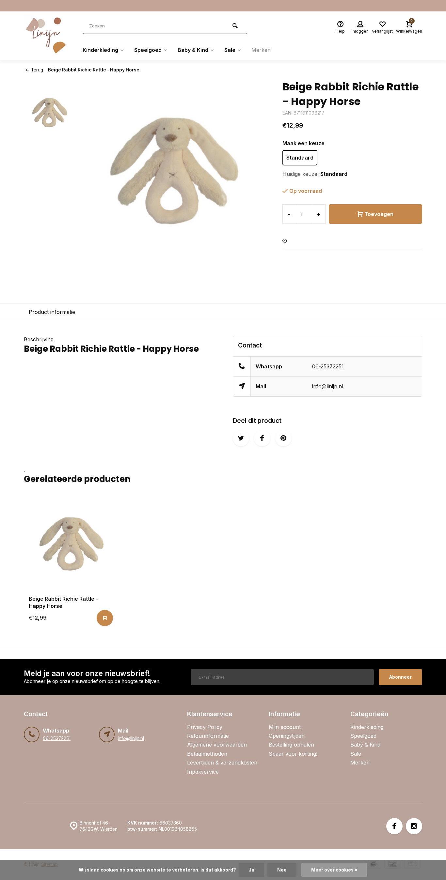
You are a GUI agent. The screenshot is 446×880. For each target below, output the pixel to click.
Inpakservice (203, 771)
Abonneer (400, 677)
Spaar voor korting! (293, 753)
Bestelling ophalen (291, 744)
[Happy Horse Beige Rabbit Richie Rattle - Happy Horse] (70, 544)
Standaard (299, 157)
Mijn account (285, 727)
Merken (261, 50)
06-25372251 (328, 366)
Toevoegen (378, 214)
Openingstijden (287, 736)
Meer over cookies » (334, 869)
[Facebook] (394, 826)
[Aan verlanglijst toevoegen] (284, 242)
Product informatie (52, 312)
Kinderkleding (100, 50)
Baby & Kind (193, 50)
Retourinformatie (208, 736)
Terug (37, 69)
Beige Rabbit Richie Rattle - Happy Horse (93, 69)
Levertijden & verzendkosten (222, 762)
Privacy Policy (204, 727)
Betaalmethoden (207, 753)
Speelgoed (148, 50)
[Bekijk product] (105, 618)
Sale (229, 50)
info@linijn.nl (327, 386)
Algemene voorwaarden (217, 744)
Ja (251, 869)
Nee (282, 869)
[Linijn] (48, 35)
